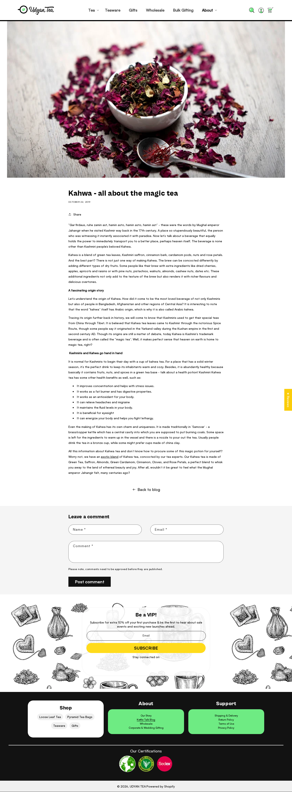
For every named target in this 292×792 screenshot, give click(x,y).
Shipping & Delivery (226, 715)
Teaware (59, 725)
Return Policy (226, 719)
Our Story (146, 715)
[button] (92, 10)
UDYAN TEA (138, 786)
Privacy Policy (226, 727)
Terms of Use (226, 723)
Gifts (75, 725)
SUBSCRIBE (146, 648)
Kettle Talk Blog (146, 719)
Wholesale (146, 723)
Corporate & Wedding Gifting (146, 727)
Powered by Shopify (160, 786)
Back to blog (148, 489)
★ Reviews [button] (288, 399)
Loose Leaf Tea (50, 717)
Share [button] (77, 214)
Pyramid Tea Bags (79, 717)
